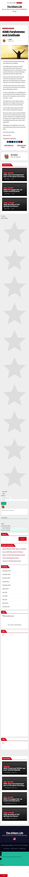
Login (3, 493)
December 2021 (6, 574)
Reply (2, 864)
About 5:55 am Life (14, 848)
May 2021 (4, 599)
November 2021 (6, 578)
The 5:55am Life (14, 6)
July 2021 (4, 592)
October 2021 (5, 581)
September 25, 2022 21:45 (10, 803)
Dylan (10, 39)
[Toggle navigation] (14, 18)
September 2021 (6, 585)
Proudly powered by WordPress (7, 845)
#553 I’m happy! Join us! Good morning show (12, 190)
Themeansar (25, 845)
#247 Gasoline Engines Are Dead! (16, 555)
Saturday (5, 202)
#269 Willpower (8, 145)
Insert (3, 875)
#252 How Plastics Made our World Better (16, 549)
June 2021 (5, 596)
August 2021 (5, 588)
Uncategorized (7, 766)
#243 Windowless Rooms (12, 558)
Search (4, 534)
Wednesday (11, 28)
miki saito (4, 561)
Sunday (5, 187)
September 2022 (6, 570)
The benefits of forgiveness (9, 138)
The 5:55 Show (5, 28)
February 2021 (6, 606)
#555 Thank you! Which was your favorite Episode (14, 769)
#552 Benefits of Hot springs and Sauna (11, 205)
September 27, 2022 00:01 (10, 772)
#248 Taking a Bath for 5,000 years (14, 552)
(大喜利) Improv (22, 848)
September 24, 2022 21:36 (10, 818)
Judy (13, 178)
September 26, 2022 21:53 (10, 787)
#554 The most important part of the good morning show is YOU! (13, 176)
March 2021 (5, 603)
